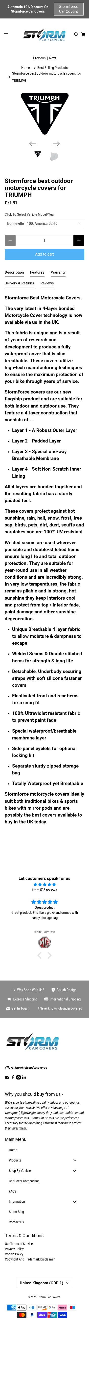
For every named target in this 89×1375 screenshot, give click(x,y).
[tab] (14, 273)
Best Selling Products (52, 68)
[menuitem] (44, 1150)
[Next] (56, 143)
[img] (44, 884)
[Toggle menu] (74, 1160)
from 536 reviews (44, 890)
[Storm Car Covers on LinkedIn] (24, 1078)
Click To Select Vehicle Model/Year (30, 214)
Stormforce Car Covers (68, 9)
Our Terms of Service (19, 1244)
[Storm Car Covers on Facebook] (13, 1078)
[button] (40, 955)
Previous (39, 58)
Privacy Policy (14, 1249)
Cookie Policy (14, 1254)
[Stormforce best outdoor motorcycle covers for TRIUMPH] (44, 114)
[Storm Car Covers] (44, 34)
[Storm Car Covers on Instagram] (18, 1078)
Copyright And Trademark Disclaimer (30, 1259)
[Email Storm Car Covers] (7, 1078)
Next (52, 58)
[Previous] (32, 143)
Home (25, 68)
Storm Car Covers (49, 1297)
